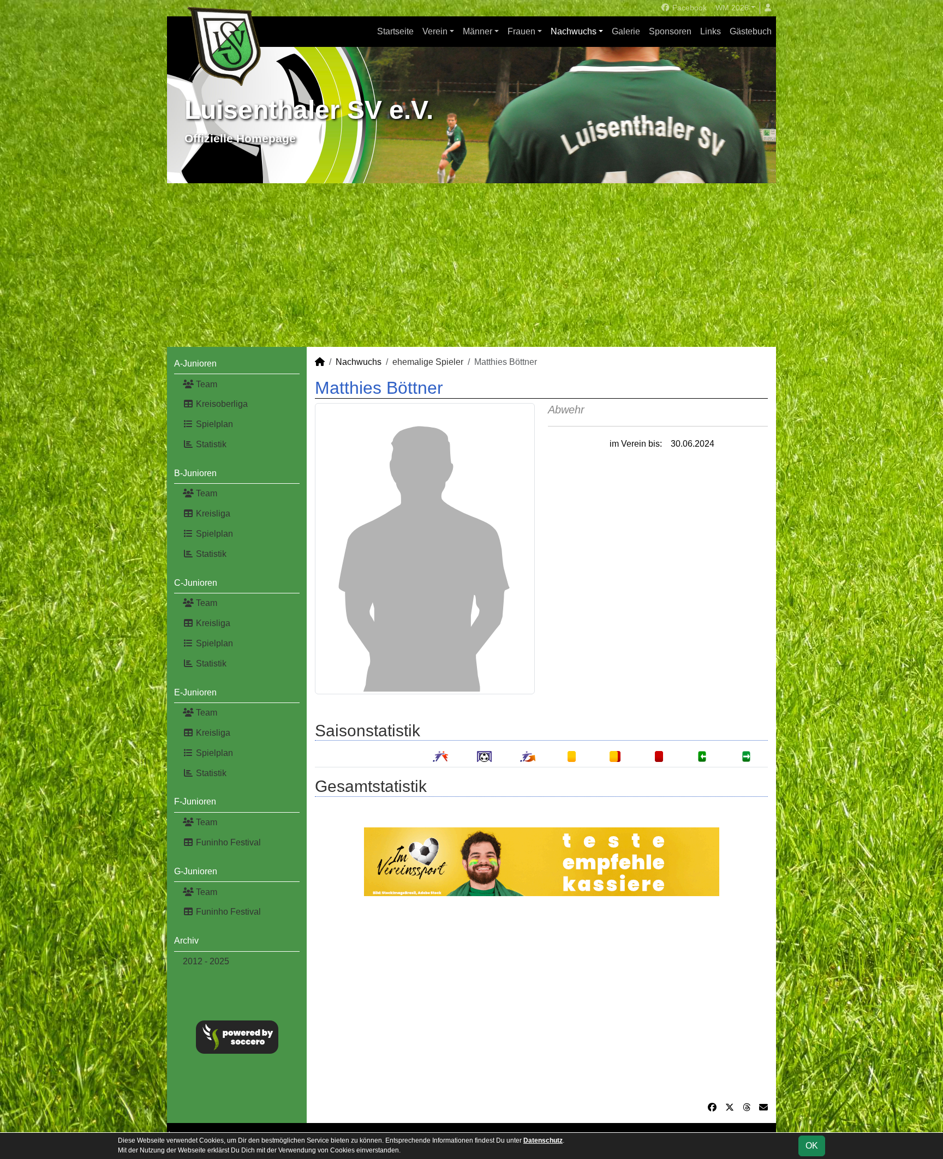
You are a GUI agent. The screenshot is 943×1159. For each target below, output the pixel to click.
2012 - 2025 (206, 961)
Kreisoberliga (221, 404)
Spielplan (213, 424)
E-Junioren (195, 692)
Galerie (626, 31)
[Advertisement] (471, 265)
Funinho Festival (227, 842)
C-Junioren (195, 582)
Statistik (210, 444)
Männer (477, 31)
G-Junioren (195, 871)
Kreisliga (212, 513)
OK (811, 1145)
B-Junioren (195, 473)
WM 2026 (732, 7)
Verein (434, 31)
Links (710, 31)
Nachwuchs (573, 31)
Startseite (395, 31)
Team (205, 384)
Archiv (186, 940)
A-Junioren (195, 363)
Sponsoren (670, 31)
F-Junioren (195, 801)
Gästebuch (751, 31)
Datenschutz (543, 1140)
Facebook (688, 7)
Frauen (521, 31)
